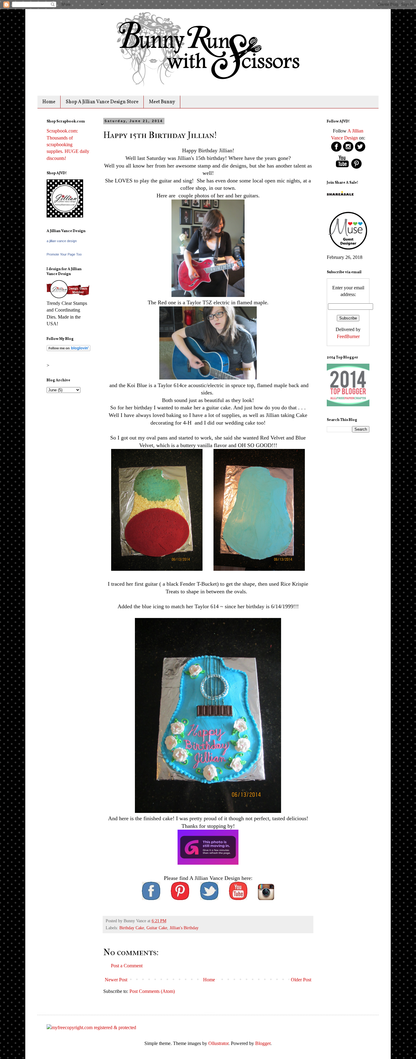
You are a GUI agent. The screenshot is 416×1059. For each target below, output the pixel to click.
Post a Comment (127, 965)
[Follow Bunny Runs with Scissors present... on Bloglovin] (68, 349)
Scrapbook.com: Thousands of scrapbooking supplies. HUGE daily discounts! (68, 144)
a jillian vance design (62, 241)
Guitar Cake (156, 927)
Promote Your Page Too (64, 254)
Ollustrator (218, 1043)
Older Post (301, 979)
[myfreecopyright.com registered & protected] (91, 1027)
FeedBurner (348, 336)
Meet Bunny (162, 102)
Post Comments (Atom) (152, 991)
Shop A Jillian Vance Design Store (102, 102)
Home (48, 102)
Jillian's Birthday (184, 927)
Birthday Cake (131, 927)
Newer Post (116, 979)
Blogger (262, 1043)
